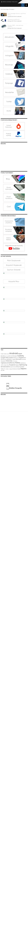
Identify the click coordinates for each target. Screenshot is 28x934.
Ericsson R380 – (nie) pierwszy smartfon (15, 26)
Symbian (21, 366)
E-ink (7, 356)
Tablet (2, 368)
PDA (8, 365)
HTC (18, 357)
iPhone (4, 359)
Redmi (17, 365)
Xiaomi (23, 369)
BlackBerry (3, 356)
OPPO (2, 365)
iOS (2, 359)
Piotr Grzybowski (17, 16)
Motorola (9, 361)
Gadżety (20, 356)
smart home (13, 366)
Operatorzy (23, 362)
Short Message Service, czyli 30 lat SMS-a (16, 14)
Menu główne (26, 5)
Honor (15, 357)
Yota (1, 370)
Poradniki (12, 365)
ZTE (3, 370)
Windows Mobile (16, 368)
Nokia (17, 363)
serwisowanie (5, 367)
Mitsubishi (3, 361)
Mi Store (24, 359)
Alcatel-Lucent (6, 353)
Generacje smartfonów (13, 19)
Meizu (14, 359)
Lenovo (9, 359)
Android (13, 353)
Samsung (23, 365)
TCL (5, 368)
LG (11, 359)
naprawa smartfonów (8, 363)
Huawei (21, 357)
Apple (20, 353)
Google (3, 357)
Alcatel (2, 353)
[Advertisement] (11, 156)
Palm (5, 365)
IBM (25, 357)
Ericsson (15, 356)
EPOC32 (10, 356)
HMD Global (9, 357)
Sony (17, 366)
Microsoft (19, 359)
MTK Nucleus (14, 361)
